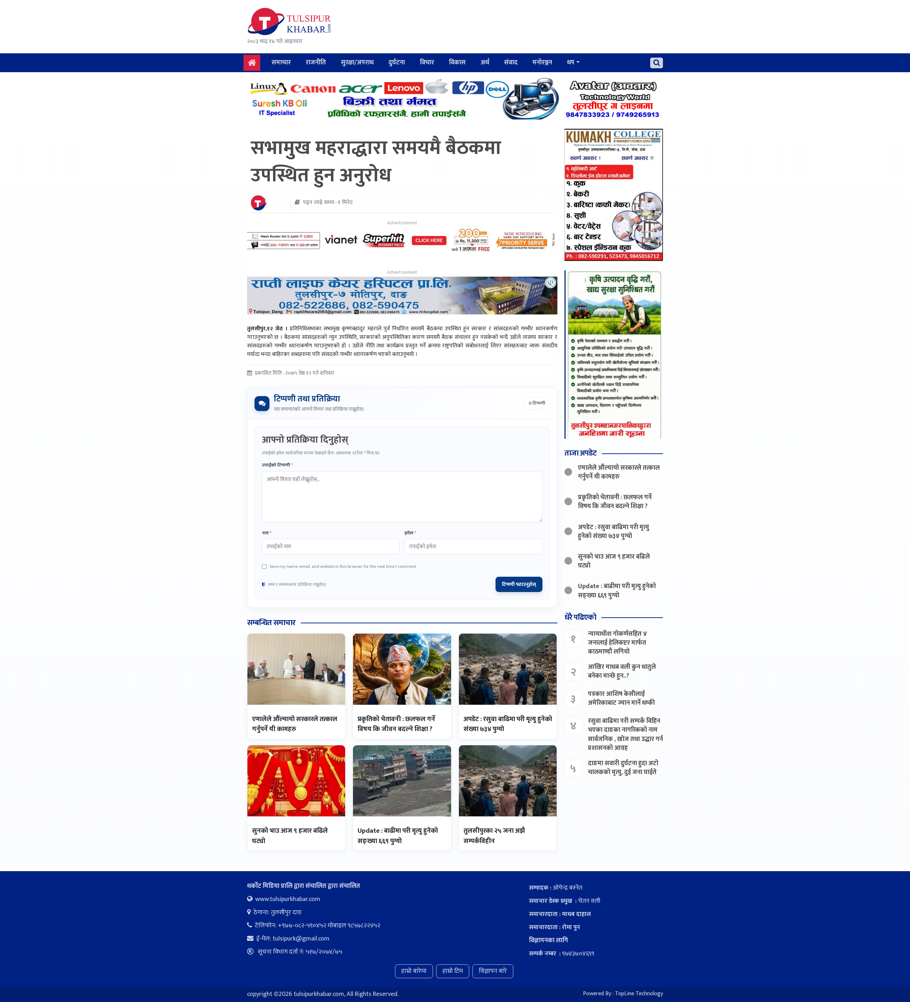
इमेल (410, 533)
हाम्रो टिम (453, 971)
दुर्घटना (397, 62)
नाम (267, 533)
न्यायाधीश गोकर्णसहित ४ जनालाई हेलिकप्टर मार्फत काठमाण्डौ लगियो (617, 643)
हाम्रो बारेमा (414, 971)
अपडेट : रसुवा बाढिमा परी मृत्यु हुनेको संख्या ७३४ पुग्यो (508, 724)
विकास (457, 62)
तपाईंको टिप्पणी (277, 465)
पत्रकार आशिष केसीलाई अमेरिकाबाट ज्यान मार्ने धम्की (621, 698)
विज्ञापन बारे (493, 971)
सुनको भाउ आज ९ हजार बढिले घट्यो (290, 836)
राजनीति (316, 62)
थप (570, 62)
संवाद (511, 62)
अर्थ (485, 62)
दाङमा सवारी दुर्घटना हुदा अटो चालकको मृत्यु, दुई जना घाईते (623, 768)
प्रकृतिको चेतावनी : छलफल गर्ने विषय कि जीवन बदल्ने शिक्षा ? (396, 724)
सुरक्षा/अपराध (357, 62)
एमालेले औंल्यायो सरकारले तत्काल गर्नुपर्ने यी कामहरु (294, 724)
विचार (427, 62)
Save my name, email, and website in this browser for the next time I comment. (343, 566)
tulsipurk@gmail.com (301, 938)
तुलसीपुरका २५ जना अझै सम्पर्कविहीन (494, 836)
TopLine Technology (639, 993)
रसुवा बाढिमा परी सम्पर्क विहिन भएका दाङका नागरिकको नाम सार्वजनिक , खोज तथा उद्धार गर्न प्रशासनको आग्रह (625, 734)
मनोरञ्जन (542, 62)
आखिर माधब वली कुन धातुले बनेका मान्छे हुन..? (622, 671)
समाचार (281, 62)
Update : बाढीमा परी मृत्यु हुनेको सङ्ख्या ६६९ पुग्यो (398, 836)
